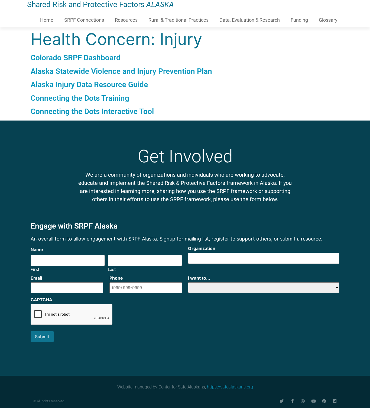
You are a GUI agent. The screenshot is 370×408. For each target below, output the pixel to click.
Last (112, 269)
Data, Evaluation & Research (249, 20)
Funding (299, 20)
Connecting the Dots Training (80, 98)
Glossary (328, 20)
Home (46, 20)
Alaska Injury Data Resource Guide (89, 84)
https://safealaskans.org (230, 387)
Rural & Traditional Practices (178, 20)
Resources (126, 20)
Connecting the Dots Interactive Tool (92, 111)
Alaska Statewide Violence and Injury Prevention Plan (121, 71)
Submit (42, 336)
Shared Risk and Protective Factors (100, 4)
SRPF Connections (84, 20)
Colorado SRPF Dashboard (76, 57)
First (35, 269)
